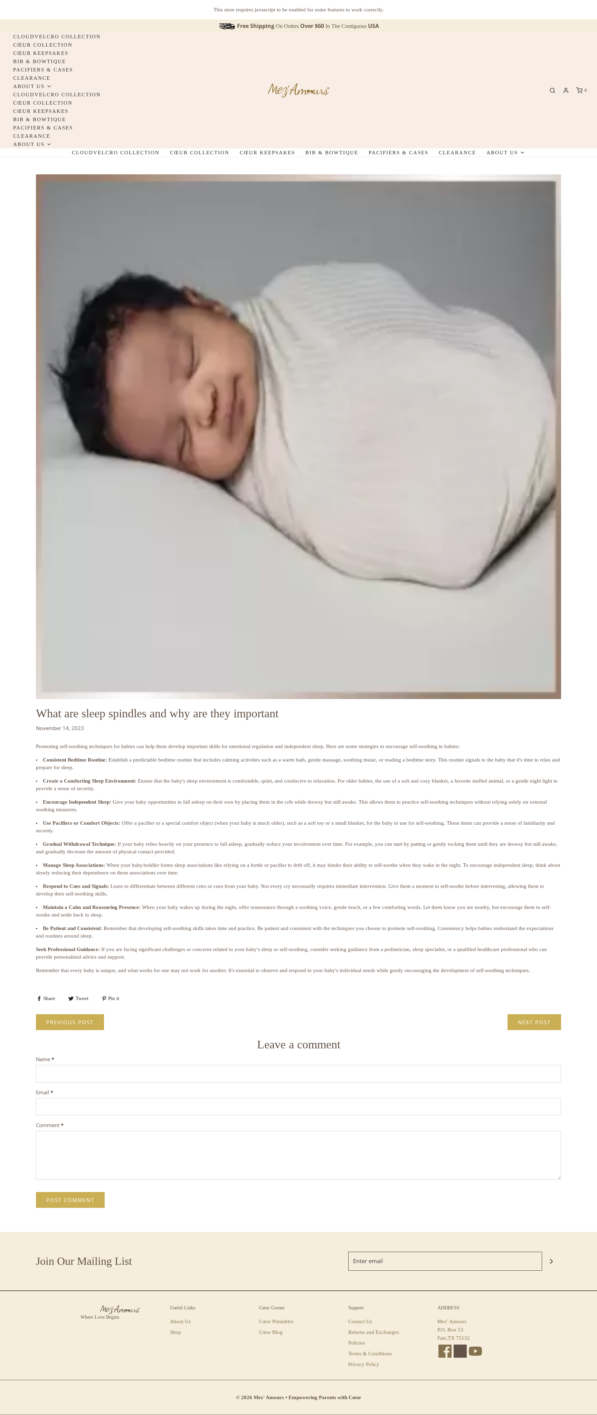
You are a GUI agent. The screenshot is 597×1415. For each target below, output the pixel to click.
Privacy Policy (363, 1364)
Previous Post (70, 1022)
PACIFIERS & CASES (43, 69)
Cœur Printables (276, 1321)
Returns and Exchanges (373, 1332)
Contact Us (360, 1321)
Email (44, 1092)
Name (45, 1059)
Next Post (534, 1022)
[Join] (551, 1261)
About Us (180, 1321)
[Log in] (566, 90)
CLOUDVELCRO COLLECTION (57, 36)
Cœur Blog (271, 1332)
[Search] (552, 90)
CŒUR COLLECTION (43, 45)
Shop (175, 1332)
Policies (356, 1343)
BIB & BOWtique (39, 61)
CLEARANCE (31, 78)
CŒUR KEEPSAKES (40, 53)
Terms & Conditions (370, 1353)
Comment (50, 1125)
